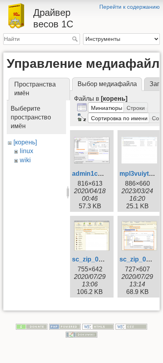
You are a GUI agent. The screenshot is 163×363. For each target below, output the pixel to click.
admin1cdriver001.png (105, 173)
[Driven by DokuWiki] (81, 334)
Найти (76, 39)
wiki (25, 160)
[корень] (25, 142)
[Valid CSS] (131, 326)
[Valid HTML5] (98, 326)
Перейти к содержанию (129, 7)
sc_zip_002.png (95, 259)
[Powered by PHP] (65, 326)
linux (26, 151)
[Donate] (31, 326)
